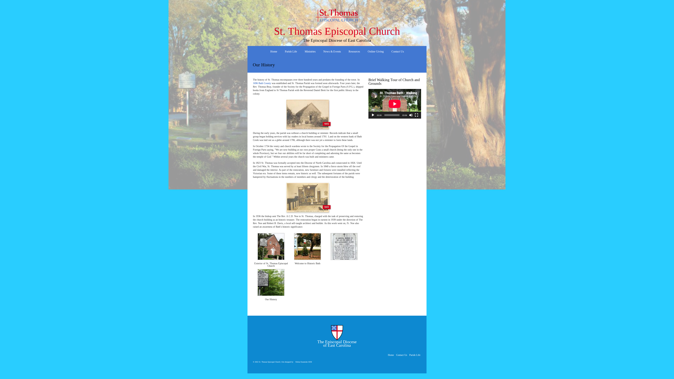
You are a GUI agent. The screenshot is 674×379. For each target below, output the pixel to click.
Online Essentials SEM (303, 362)
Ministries (310, 51)
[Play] (373, 115)
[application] (394, 104)
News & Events (332, 51)
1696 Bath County (262, 83)
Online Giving (376, 51)
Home (273, 51)
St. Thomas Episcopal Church (337, 31)
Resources (354, 51)
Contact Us (397, 51)
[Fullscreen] (416, 115)
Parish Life (291, 51)
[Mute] (411, 115)
